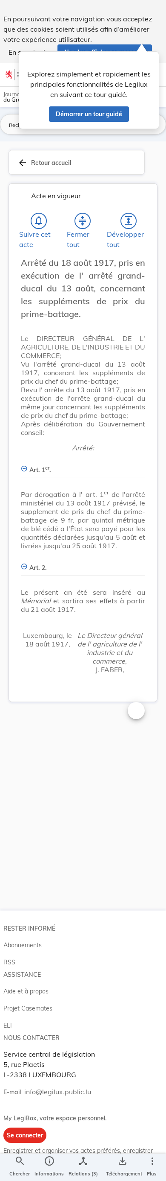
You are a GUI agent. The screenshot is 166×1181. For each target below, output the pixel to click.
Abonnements (22, 945)
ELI (7, 1025)
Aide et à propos (26, 991)
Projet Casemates (27, 1008)
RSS (9, 962)
